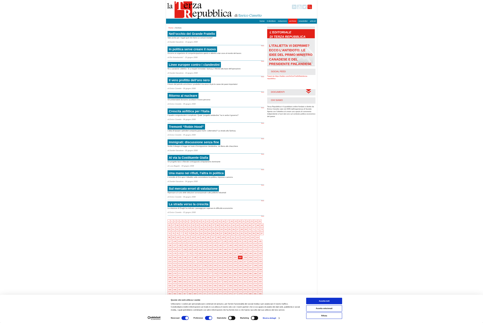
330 (189, 286)
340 (240, 286)
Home (262, 21)
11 (203, 221)
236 (194, 266)
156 (174, 249)
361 (250, 290)
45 (246, 225)
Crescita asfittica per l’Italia (189, 111)
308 (174, 282)
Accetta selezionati (324, 308)
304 (250, 278)
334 (210, 286)
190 (250, 253)
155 (169, 249)
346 (174, 290)
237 (200, 266)
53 (181, 229)
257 (205, 270)
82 (201, 233)
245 (240, 266)
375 (225, 294)
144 (210, 245)
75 (173, 233)
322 (245, 282)
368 (189, 294)
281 (230, 274)
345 (169, 290)
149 (235, 245)
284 (245, 274)
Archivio (292, 21)
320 (235, 282)
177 (184, 253)
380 (250, 294)
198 (194, 257)
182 (210, 253)
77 (181, 233)
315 (209, 282)
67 (238, 229)
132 (244, 241)
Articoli (313, 21)
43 (238, 225)
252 (179, 270)
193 (169, 257)
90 (234, 233)
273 (189, 274)
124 (204, 241)
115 (252, 237)
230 (260, 261)
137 (174, 245)
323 (250, 282)
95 (254, 233)
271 (179, 274)
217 (194, 261)
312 (194, 282)
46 (250, 225)
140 (189, 245)
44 (242, 225)
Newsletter (303, 21)
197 (189, 257)
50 (169, 229)
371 (205, 294)
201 (210, 257)
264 (240, 270)
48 (258, 225)
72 (258, 229)
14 (215, 221)
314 (204, 282)
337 (225, 286)
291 (184, 278)
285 (250, 274)
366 (179, 294)
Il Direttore (271, 21)
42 (234, 225)
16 (224, 221)
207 (240, 257)
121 (189, 241)
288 (169, 278)
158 (184, 249)
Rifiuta (324, 316)
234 (184, 266)
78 (185, 233)
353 (210, 290)
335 (215, 286)
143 (205, 245)
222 (220, 261)
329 (184, 286)
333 (205, 286)
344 (260, 286)
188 (240, 253)
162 (205, 249)
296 (210, 278)
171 (250, 249)
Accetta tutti (324, 301)
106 (208, 237)
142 (200, 245)
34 (201, 225)
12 (207, 221)
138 (179, 245)
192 (260, 253)
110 (228, 237)
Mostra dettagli (269, 318)
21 (244, 221)
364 (169, 294)
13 (211, 221)
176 (179, 253)
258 (210, 270)
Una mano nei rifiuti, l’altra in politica (196, 173)
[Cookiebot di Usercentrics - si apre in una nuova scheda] (154, 318)
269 (169, 274)
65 (230, 229)
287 (260, 274)
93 (246, 233)
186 (230, 253)
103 (192, 237)
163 (210, 249)
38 (218, 225)
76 (177, 233)
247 (250, 266)
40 (226, 225)
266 (250, 270)
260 (220, 270)
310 (184, 282)
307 (169, 282)
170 (245, 249)
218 (200, 261)
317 (220, 282)
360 (245, 290)
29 (181, 225)
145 (215, 245)
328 (179, 286)
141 (194, 245)
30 (185, 225)
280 (225, 274)
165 (220, 249)
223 (225, 261)
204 (225, 257)
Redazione (282, 21)
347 (179, 290)
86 (218, 233)
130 (234, 241)
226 (240, 261)
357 (230, 290)
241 (220, 266)
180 (200, 253)
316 (214, 282)
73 (262, 229)
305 (255, 278)
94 (250, 233)
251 (174, 270)
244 (235, 266)
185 (225, 253)
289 (174, 278)
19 (236, 221)
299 (225, 278)
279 (220, 274)
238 (205, 266)
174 (169, 253)
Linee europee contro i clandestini (194, 64)
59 (206, 229)
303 (245, 278)
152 (250, 245)
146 (220, 245)
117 (169, 241)
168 (235, 249)
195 (179, 257)
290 (179, 278)
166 (225, 249)
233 (179, 266)
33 (197, 225)
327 (174, 286)
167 (230, 249)
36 (210, 225)
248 (255, 266)
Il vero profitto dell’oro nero (189, 80)
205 (230, 257)
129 (229, 241)
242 (225, 266)
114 (247, 237)
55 (189, 229)
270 (174, 274)
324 (255, 282)
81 (197, 233)
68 (242, 229)
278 (215, 274)
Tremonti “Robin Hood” (186, 126)
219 (205, 261)
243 (230, 266)
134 (254, 241)
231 (169, 266)
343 (255, 286)
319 (230, 282)
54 (185, 229)
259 (215, 270)
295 (205, 278)
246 (245, 266)
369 (194, 294)
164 (215, 249)
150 (240, 245)
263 (235, 270)
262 (230, 270)
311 (189, 282)
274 (194, 274)
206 (235, 257)
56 (193, 229)
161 (200, 249)
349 (189, 290)
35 (206, 225)
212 (169, 261)
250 (169, 270)
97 (262, 233)
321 (240, 282)
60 (210, 229)
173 (260, 249)
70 (250, 229)
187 (235, 253)
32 (193, 225)
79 (189, 233)
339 (235, 286)
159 (189, 249)
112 (237, 237)
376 (230, 294)
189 (245, 253)
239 (210, 266)
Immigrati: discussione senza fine (194, 142)
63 (222, 229)
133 (249, 241)
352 (205, 290)
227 (245, 261)
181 (205, 253)
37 (214, 225)
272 (184, 274)
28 (177, 225)
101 (182, 237)
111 (233, 237)
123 (199, 241)
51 (173, 229)
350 (194, 290)
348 (184, 290)
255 (194, 270)
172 (255, 249)
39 (222, 225)
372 (210, 294)
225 (235, 261)
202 (215, 257)
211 (260, 257)
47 (254, 225)
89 (230, 233)
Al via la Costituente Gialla (188, 157)
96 (258, 233)
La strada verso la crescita (188, 204)
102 (187, 237)
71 (254, 229)
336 (220, 286)
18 (232, 221)
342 (250, 286)
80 (193, 233)
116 (257, 237)
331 (194, 286)
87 (222, 233)
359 (240, 290)
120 (184, 241)
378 (240, 294)
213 (174, 261)
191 (255, 253)
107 (213, 237)
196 (184, 257)
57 (197, 229)
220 (210, 261)
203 (220, 257)
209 (250, 257)
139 (184, 245)
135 (259, 241)
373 (215, 294)
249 (260, 266)
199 (200, 257)
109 (223, 237)
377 (235, 294)
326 (169, 286)
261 (225, 270)
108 (218, 237)
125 (209, 241)
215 (184, 261)
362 (255, 290)
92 (242, 233)
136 (169, 245)
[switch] (208, 318)
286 (255, 274)
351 (200, 290)
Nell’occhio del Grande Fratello (192, 33)
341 (245, 286)
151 (245, 245)
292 (189, 278)
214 (179, 261)
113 (242, 237)
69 (246, 229)
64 (226, 229)
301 (235, 278)
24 (256, 221)
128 (224, 241)
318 (225, 282)
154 (260, 245)
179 (194, 253)
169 (240, 249)
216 (189, 261)
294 (200, 278)
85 (214, 233)
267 (255, 270)
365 (174, 294)
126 (214, 241)
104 (197, 237)
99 (173, 237)
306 (260, 278)
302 (240, 278)
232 (174, 266)
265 (245, 270)
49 (262, 225)
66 (234, 229)
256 (200, 270)
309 (179, 282)
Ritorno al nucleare (183, 95)
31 (189, 225)
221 (215, 261)
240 (215, 266)
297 (215, 278)
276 (205, 274)
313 (199, 282)
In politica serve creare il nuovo (192, 49)
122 (194, 241)
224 (230, 261)
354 (215, 290)
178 (189, 253)
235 (189, 266)
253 (184, 270)
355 (220, 290)
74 (169, 233)
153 (255, 245)
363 (260, 290)
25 (260, 221)
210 (255, 257)
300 (230, 278)
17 (228, 221)
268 (260, 270)
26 (169, 225)
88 (226, 233)
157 (179, 249)
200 (205, 257)
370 (200, 294)
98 (169, 237)
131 (239, 241)
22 (248, 221)
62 (218, 229)
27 (173, 225)
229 (255, 261)
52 (177, 229)
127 (219, 241)
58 (201, 229)
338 (230, 286)
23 (252, 221)
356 (225, 290)
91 (238, 233)
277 (210, 274)
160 (194, 249)
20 (240, 221)
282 (235, 274)
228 (250, 261)
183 (215, 253)
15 (219, 221)
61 (214, 229)
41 (230, 225)
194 (174, 257)
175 (174, 253)
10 (199, 221)
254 (189, 270)
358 (235, 290)
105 (203, 237)
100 (177, 237)
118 (174, 241)
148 (230, 245)
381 (255, 294)
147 (225, 245)
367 (184, 294)
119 (179, 241)
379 (245, 294)
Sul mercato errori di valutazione (193, 188)
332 (200, 286)
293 (194, 278)
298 (220, 278)
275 (200, 274)
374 (220, 294)
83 (206, 233)
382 (260, 294)
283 (240, 274)
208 (245, 257)
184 (220, 253)
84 (210, 233)
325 (260, 282)
